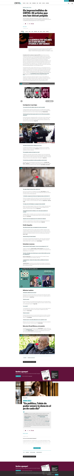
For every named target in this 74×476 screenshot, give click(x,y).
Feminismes (34, 3)
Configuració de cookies (50, 474)
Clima (30, 3)
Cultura (43, 3)
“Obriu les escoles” (26, 299)
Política (24, 3)
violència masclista (39, 452)
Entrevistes (25, 397)
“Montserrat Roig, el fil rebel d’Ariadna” (29, 236)
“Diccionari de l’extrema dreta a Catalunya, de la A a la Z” (32, 145)
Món (37, 3)
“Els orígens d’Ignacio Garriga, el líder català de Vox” (31, 189)
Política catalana (32, 452)
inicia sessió (30, 376)
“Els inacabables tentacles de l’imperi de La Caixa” (31, 152)
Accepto (57, 474)
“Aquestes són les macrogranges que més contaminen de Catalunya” (34, 218)
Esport (40, 3)
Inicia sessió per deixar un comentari (29, 456)
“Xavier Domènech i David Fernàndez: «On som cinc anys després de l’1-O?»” (35, 246)
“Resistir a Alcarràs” (26, 312)
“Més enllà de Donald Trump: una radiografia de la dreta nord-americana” (35, 227)
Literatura (27, 452)
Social (27, 3)
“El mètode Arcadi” (29, 329)
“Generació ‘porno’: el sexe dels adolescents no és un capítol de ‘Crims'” (35, 319)
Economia (47, 3)
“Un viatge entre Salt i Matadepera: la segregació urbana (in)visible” (34, 203)
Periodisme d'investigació (31, 357)
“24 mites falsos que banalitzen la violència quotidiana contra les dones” (35, 160)
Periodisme (25, 357)
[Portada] (17, 3)
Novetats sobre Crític (27, 7)
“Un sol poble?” (25, 306)
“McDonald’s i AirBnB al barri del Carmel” (29, 292)
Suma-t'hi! (17, 470)
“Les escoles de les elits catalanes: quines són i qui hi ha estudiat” (34, 107)
